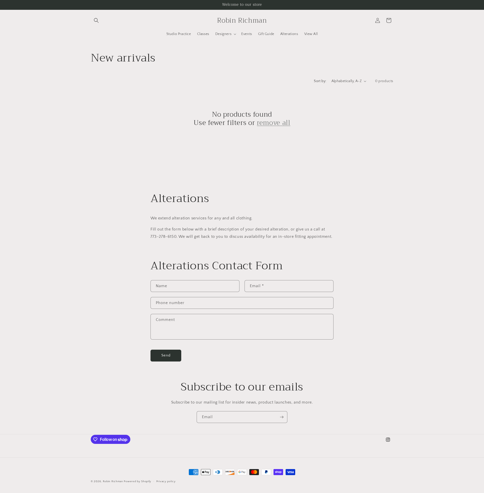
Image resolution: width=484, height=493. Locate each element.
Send (166, 355)
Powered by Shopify (137, 481)
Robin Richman (113, 481)
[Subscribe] (281, 417)
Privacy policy (166, 481)
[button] (96, 20)
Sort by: (320, 81)
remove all (273, 123)
